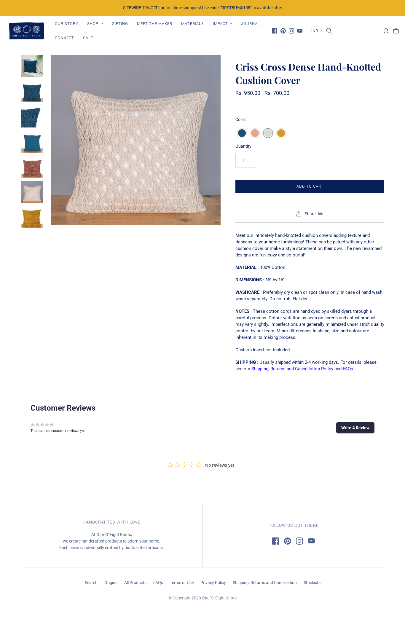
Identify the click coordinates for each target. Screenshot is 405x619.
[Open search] (329, 31)
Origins (110, 582)
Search (91, 582)
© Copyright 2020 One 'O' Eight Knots (202, 598)
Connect (64, 38)
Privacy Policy (213, 582)
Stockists (312, 582)
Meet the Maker (155, 23)
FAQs (348, 368)
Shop (92, 23)
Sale (88, 38)
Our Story (66, 23)
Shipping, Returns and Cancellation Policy (292, 368)
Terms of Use (182, 582)
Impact (220, 23)
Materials (192, 23)
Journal (250, 23)
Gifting (120, 23)
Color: (240, 119)
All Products (135, 582)
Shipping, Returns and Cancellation (265, 582)
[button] (355, 427)
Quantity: (243, 146)
